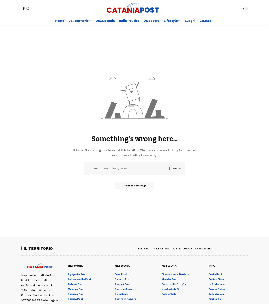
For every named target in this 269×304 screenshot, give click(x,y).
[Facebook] (24, 8)
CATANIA (145, 248)
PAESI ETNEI (203, 248)
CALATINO (161, 248)
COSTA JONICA (181, 248)
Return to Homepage (134, 185)
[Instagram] (28, 8)
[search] (235, 8)
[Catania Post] (134, 8)
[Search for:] (130, 168)
